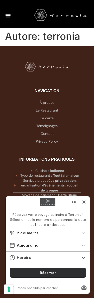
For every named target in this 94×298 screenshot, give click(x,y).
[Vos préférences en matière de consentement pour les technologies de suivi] (9, 289)
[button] (8, 15)
